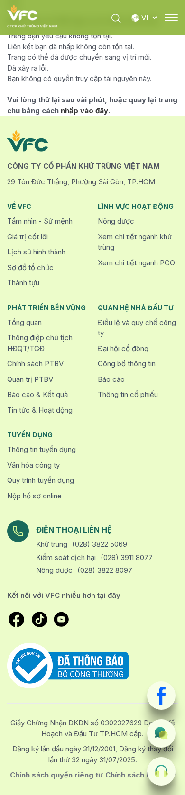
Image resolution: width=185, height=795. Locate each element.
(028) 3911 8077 (127, 557)
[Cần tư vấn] (161, 733)
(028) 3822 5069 (99, 544)
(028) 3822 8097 (104, 570)
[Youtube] (61, 619)
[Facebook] (161, 695)
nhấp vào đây (84, 110)
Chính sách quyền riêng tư (56, 774)
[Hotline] (161, 771)
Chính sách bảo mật (140, 774)
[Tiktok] (39, 619)
